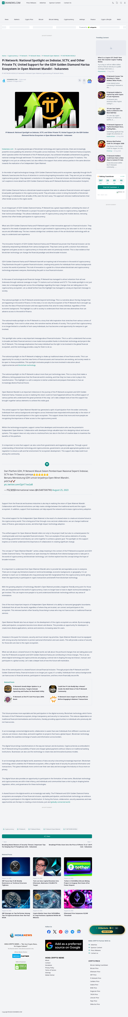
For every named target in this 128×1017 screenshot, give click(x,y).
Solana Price (94, 985)
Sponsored (102, 71)
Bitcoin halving (53, 19)
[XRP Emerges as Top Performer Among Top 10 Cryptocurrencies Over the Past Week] (16, 908)
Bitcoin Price (94, 968)
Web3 (119, 19)
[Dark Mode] (113, 3)
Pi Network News (35, 829)
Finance (93, 19)
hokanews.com (7, 149)
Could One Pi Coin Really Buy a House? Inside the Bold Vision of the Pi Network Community (72, 688)
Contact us (94, 953)
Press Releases (31, 3)
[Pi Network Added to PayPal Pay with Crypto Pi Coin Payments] (101, 98)
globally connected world (60, 802)
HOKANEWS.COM (11, 2)
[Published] (23, 81)
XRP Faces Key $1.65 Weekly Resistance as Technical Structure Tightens (14, 883)
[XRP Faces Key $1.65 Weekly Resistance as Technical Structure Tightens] (16, 875)
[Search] (121, 3)
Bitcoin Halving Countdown (99, 965)
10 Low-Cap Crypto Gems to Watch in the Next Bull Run (114, 111)
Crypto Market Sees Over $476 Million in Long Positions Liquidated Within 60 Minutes (46, 915)
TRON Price (94, 994)
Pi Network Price (95, 978)
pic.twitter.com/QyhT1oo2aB (18, 484)
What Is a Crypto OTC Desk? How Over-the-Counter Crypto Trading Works (110, 60)
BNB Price (93, 988)
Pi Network (22, 829)
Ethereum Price (95, 972)
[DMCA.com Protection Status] (21, 969)
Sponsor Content (54, 3)
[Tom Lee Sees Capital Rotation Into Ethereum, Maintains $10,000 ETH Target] (47, 875)
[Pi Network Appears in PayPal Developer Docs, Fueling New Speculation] (101, 131)
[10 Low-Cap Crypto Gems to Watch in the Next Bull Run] (101, 114)
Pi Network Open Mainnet (52, 829)
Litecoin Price (94, 998)
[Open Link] (125, 3)
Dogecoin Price (95, 991)
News (6, 19)
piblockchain (111, 136)
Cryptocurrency (69, 19)
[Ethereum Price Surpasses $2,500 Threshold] (78, 908)
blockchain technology (26, 365)
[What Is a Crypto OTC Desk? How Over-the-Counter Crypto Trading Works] (111, 55)
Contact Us (67, 3)
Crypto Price (29, 19)
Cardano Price (94, 981)
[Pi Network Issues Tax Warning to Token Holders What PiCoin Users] (101, 82)
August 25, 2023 (60, 490)
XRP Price (93, 975)
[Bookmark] (84, 81)
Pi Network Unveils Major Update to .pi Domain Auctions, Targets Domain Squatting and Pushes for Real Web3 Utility (28, 688)
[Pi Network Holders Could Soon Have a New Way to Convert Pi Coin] (101, 162)
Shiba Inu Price (95, 1004)
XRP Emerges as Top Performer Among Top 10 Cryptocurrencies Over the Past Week (16, 915)
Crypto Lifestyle (106, 19)
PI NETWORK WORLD (71, 829)
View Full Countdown (111, 187)
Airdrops (82, 19)
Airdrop (110, 151)
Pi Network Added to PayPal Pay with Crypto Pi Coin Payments (115, 94)
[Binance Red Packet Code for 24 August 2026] (101, 147)
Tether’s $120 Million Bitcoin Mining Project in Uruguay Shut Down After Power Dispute (77, 883)
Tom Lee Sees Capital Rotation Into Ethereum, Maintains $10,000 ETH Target (46, 883)
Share (48, 836)
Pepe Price (93, 1001)
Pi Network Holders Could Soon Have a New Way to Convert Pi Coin (115, 158)
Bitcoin (41, 19)
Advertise (43, 3)
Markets (17, 19)
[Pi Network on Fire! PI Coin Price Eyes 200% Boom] (8, 702)
